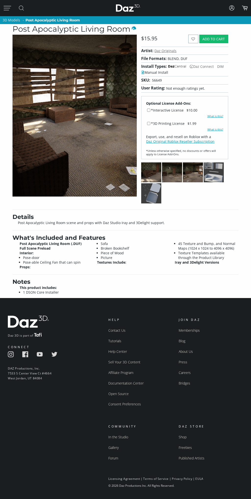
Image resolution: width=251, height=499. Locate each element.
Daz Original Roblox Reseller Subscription (180, 141)
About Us (186, 351)
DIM (220, 66)
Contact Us (117, 330)
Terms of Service (156, 479)
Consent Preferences (124, 404)
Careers (185, 372)
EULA (199, 479)
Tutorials (114, 341)
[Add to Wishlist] (193, 39)
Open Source (118, 393)
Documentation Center (126, 383)
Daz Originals (165, 50)
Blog (182, 341)
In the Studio (118, 437)
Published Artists (191, 458)
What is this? (215, 116)
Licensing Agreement (124, 479)
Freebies (185, 447)
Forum (113, 458)
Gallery (113, 447)
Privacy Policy (182, 479)
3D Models (11, 20)
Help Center (117, 351)
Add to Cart (213, 39)
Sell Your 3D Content (124, 362)
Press (183, 362)
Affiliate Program (120, 372)
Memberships (189, 330)
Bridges (184, 383)
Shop (183, 437)
